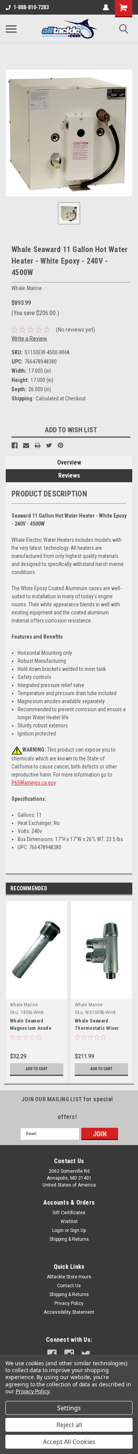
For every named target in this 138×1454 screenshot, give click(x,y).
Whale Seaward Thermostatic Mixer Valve (97, 1028)
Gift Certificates (69, 1212)
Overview (69, 462)
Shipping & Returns (69, 1239)
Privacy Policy (69, 1303)
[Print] (37, 445)
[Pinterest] (61, 445)
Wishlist (69, 1221)
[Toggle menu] (11, 28)
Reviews (69, 475)
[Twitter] (49, 445)
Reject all (69, 1425)
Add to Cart (37, 1069)
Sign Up (78, 1230)
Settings (69, 1408)
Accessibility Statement (69, 1312)
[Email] (26, 445)
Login (58, 1230)
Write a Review (29, 338)
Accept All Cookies (69, 1441)
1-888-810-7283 (31, 7)
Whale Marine (24, 1005)
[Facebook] (15, 445)
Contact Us (69, 1285)
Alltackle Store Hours (69, 1277)
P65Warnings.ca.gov (34, 783)
